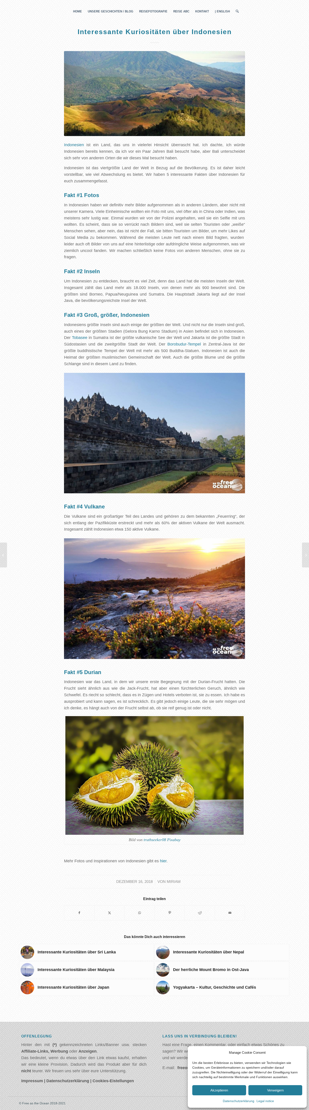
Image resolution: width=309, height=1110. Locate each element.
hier (163, 861)
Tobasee (79, 337)
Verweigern (275, 1090)
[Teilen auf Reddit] (200, 912)
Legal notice (265, 1101)
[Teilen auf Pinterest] (170, 912)
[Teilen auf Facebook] (79, 912)
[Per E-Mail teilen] (230, 912)
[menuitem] (77, 11)
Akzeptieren (219, 1090)
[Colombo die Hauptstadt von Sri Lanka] (305, 555)
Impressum (32, 1081)
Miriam (174, 882)
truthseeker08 (155, 839)
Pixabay (174, 839)
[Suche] (236, 11)
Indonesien (74, 145)
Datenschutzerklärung (238, 1101)
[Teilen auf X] (109, 912)
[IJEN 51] (154, 93)
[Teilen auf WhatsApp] (139, 912)
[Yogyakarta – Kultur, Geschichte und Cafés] (3, 555)
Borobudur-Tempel (184, 344)
